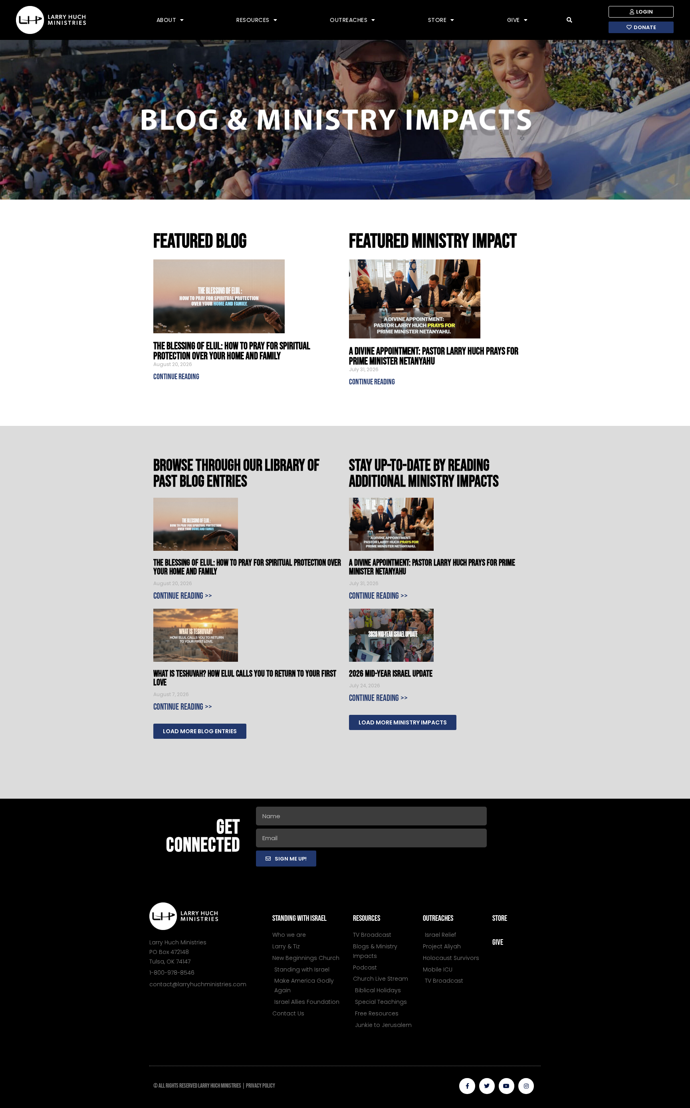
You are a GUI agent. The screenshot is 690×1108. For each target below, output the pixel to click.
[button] (569, 20)
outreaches (438, 918)
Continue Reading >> (182, 596)
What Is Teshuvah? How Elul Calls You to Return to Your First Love (244, 678)
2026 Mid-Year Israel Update (390, 674)
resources (366, 918)
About (166, 20)
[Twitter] (487, 1086)
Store (437, 20)
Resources (253, 20)
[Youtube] (506, 1086)
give (497, 942)
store (499, 918)
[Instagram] (526, 1086)
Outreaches (348, 20)
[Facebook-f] (467, 1086)
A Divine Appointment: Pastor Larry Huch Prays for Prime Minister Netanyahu (433, 356)
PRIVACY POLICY (260, 1086)
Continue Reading (176, 377)
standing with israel (299, 918)
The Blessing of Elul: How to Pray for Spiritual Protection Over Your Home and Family (231, 351)
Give (513, 20)
